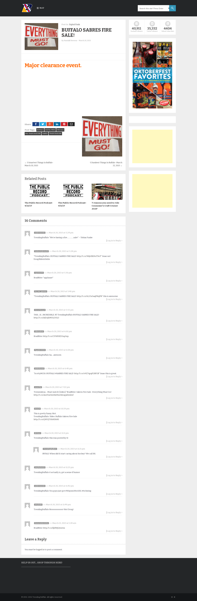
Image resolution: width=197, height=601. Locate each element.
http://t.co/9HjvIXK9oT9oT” (89, 256)
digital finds (50, 130)
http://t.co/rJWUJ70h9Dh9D (46, 419)
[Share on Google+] (50, 124)
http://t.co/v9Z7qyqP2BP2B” (87, 373)
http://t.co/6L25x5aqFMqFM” (90, 296)
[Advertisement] (152, 146)
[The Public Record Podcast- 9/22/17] (40, 199)
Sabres (45, 133)
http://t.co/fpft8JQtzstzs (54, 528)
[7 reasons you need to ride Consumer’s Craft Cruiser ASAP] (107, 199)
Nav (42, 8)
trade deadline (55, 133)
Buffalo (40, 130)
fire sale (60, 130)
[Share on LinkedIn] (57, 124)
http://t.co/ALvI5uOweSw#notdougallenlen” (54, 395)
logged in (40, 549)
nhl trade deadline (32, 133)
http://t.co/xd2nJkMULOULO (46, 318)
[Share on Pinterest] (64, 124)
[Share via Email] (71, 124)
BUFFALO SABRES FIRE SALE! (87, 32)
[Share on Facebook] (35, 124)
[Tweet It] (43, 124)
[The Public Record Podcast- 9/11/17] (73, 199)
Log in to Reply (114, 241)
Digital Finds (74, 24)
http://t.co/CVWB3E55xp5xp (56, 336)
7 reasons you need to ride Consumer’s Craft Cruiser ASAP (105, 206)
